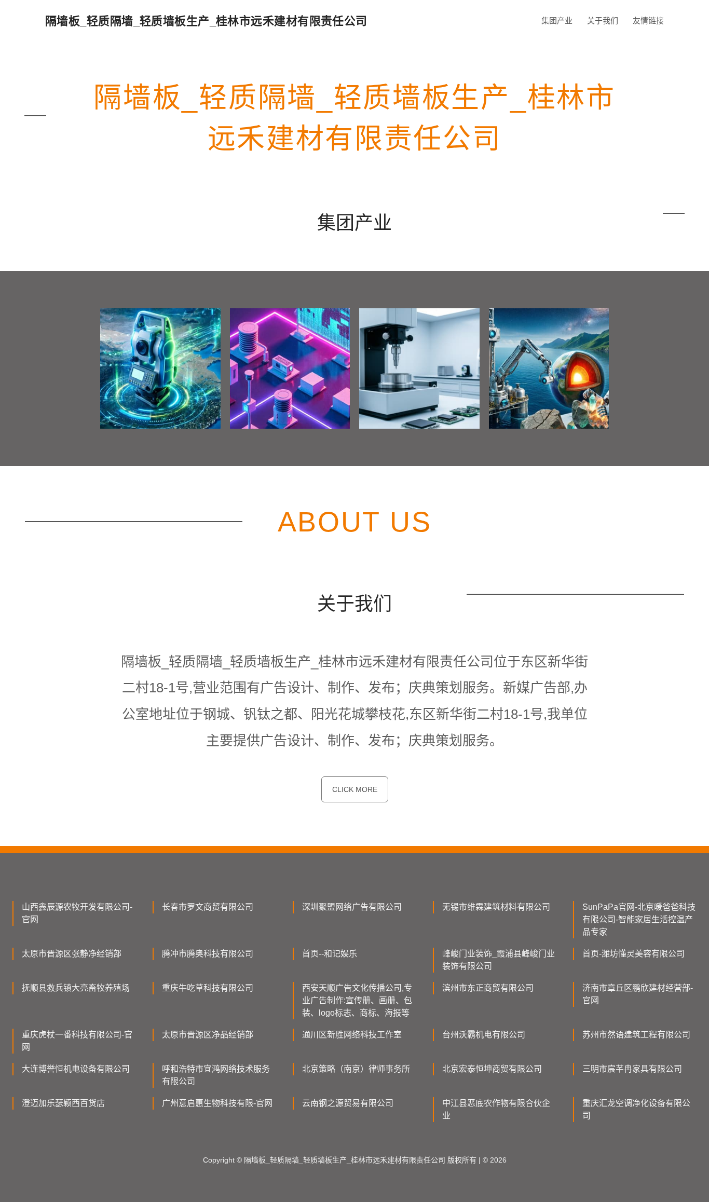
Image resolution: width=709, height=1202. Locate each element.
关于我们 (602, 20)
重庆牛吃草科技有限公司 (207, 988)
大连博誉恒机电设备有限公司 (76, 1068)
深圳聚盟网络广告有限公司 (352, 907)
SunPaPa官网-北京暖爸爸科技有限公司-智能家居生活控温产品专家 (639, 919)
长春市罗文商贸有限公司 (207, 907)
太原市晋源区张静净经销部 (71, 953)
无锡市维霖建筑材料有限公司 (496, 907)
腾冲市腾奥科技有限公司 (207, 953)
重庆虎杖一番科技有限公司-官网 (77, 1040)
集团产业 (556, 20)
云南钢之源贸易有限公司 (347, 1103)
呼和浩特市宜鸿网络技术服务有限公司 (216, 1075)
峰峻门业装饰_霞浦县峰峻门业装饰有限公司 (498, 960)
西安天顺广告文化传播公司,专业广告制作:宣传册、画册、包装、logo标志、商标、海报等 (357, 1000)
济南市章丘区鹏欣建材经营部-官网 (637, 994)
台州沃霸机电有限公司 (483, 1034)
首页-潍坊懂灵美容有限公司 (633, 953)
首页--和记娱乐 (329, 953)
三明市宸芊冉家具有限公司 (632, 1068)
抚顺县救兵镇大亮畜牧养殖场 (76, 988)
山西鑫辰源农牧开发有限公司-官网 (77, 913)
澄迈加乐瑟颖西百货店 (63, 1103)
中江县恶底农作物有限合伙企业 (496, 1109)
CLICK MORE (354, 789)
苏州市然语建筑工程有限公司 (636, 1034)
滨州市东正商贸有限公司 (488, 988)
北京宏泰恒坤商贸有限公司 (492, 1068)
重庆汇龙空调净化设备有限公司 (636, 1109)
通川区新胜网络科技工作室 (352, 1034)
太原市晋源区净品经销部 (207, 1034)
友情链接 (648, 20)
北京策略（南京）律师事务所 (356, 1068)
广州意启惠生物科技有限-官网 (217, 1103)
